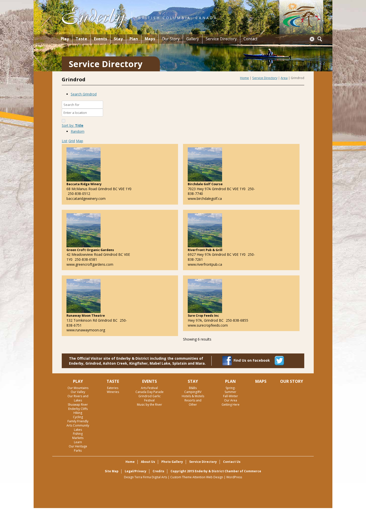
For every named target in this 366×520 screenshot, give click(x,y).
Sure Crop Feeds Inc (203, 315)
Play (65, 39)
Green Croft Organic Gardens (90, 250)
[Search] (320, 38)
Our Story (171, 39)
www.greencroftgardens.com (89, 264)
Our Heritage (78, 446)
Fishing (78, 434)
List (64, 140)
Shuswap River (78, 404)
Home (244, 78)
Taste (81, 39)
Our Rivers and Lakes (77, 398)
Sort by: (72, 125)
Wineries (113, 392)
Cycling (78, 417)
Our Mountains (77, 388)
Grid (71, 140)
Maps (150, 39)
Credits (158, 471)
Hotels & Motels (193, 396)
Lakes (78, 430)
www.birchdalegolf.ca (205, 198)
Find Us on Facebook (252, 360)
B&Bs (193, 388)
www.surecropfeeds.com (208, 325)
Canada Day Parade (149, 392)
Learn (78, 442)
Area (284, 78)
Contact (250, 39)
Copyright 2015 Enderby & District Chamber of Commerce (216, 471)
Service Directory (221, 39)
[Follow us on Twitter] (279, 360)
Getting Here (231, 404)
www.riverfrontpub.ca (205, 264)
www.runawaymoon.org (85, 330)
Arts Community (77, 425)
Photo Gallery (172, 462)
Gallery (192, 39)
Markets (77, 438)
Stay (118, 39)
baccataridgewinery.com (86, 198)
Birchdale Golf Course (205, 184)
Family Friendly (77, 421)
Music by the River (149, 404)
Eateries (112, 388)
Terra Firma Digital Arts (150, 477)
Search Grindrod (84, 94)
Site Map (112, 471)
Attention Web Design (207, 477)
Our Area (230, 400)
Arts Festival (149, 388)
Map (79, 140)
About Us (148, 462)
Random (77, 131)
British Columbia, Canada (177, 17)
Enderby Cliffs (78, 409)
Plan (133, 39)
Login (311, 39)
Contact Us (232, 462)
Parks (78, 450)
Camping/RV (192, 392)
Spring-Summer (230, 390)
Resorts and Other (192, 402)
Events (100, 39)
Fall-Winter (230, 396)
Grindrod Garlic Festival (149, 398)
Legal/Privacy (135, 471)
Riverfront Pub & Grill (205, 250)
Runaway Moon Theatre (85, 315)
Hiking (77, 413)
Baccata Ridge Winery (84, 184)
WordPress (234, 477)
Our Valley (78, 392)
